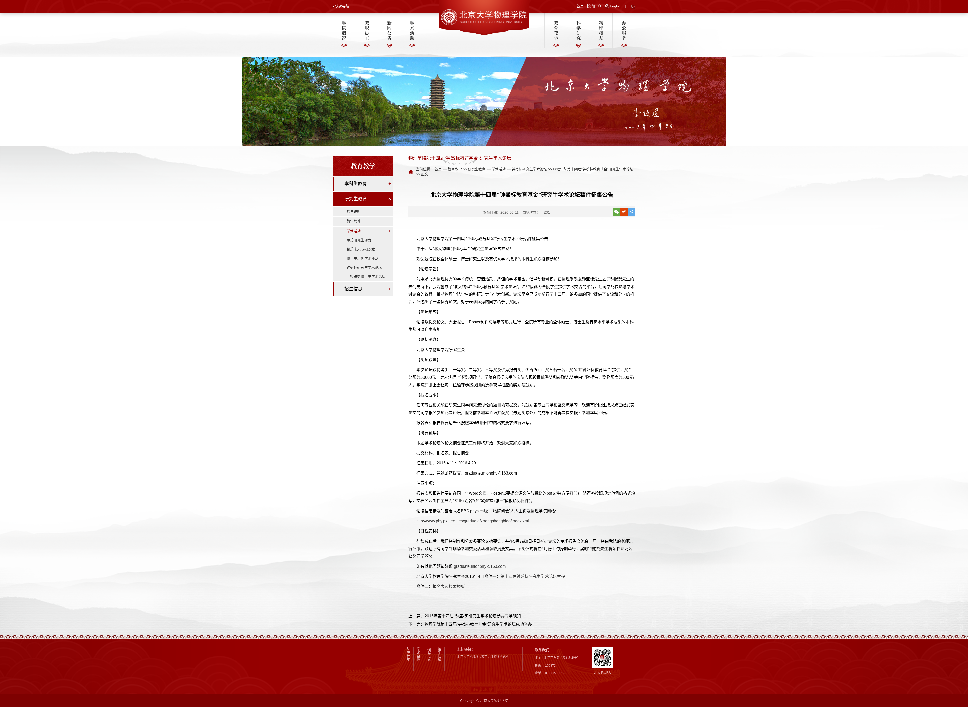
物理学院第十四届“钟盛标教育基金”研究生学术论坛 (593, 169)
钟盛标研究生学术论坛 (364, 267)
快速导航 (342, 6)
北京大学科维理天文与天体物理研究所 (483, 656)
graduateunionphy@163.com (480, 566)
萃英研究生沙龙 (359, 240)
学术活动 (412, 30)
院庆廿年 (408, 654)
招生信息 (353, 288)
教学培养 (354, 221)
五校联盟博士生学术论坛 (366, 276)
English (615, 6)
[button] (633, 7)
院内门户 (594, 6)
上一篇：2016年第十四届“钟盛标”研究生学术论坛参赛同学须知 (464, 616)
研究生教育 (355, 198)
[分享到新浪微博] (624, 212)
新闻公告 (389, 30)
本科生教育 (355, 183)
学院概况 (344, 30)
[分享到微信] (616, 212)
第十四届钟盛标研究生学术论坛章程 (532, 576)
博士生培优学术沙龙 (362, 258)
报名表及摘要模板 (449, 586)
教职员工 (367, 30)
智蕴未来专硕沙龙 (361, 249)
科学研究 (578, 30)
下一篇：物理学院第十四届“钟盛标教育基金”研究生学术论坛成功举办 (470, 624)
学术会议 (418, 654)
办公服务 (624, 30)
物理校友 (601, 30)
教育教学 (556, 30)
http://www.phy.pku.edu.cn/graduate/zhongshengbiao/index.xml (472, 521)
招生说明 (354, 211)
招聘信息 (429, 654)
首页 (580, 6)
